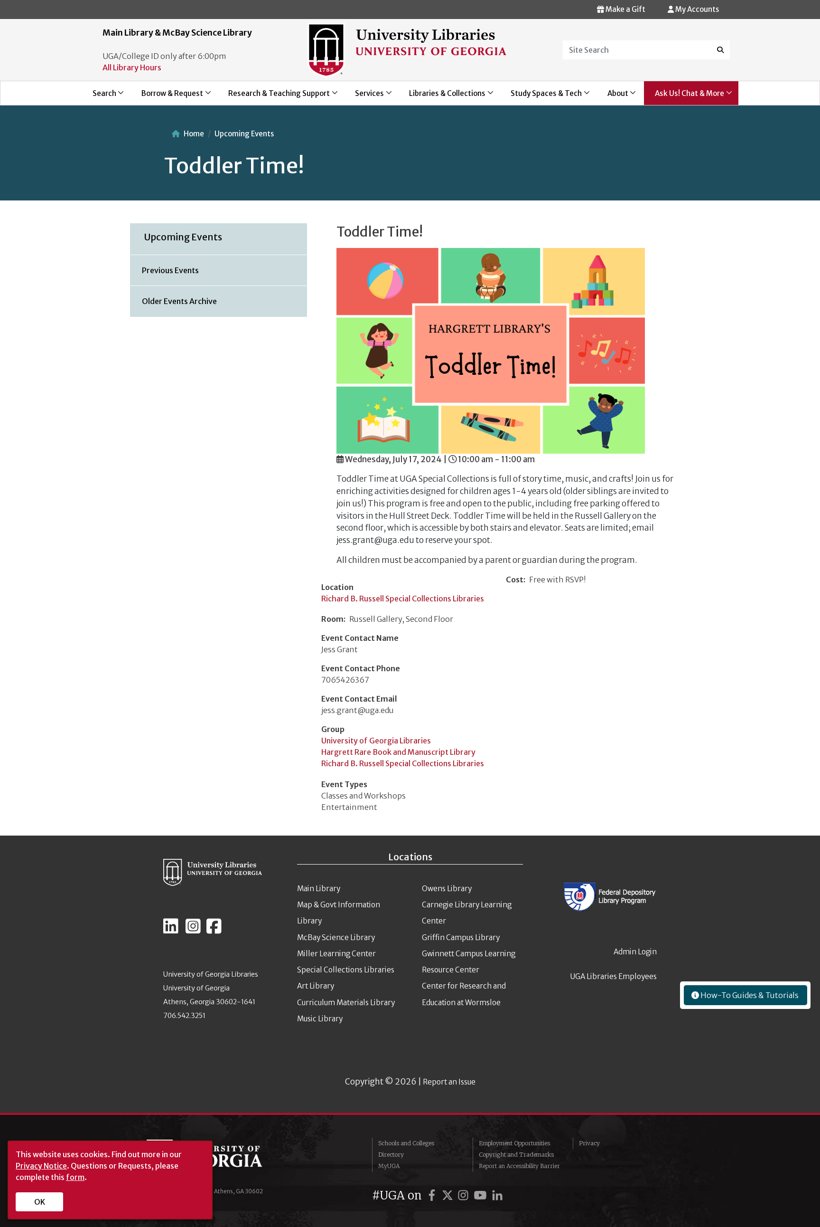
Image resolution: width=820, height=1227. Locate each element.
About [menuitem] (612, 97)
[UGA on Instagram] (464, 1195)
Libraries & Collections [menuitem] (442, 97)
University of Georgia (218, 1159)
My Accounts (696, 9)
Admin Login (635, 951)
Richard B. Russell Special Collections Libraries (402, 598)
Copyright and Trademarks (516, 1154)
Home (194, 133)
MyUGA (389, 1166)
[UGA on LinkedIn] (497, 1195)
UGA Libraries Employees (613, 976)
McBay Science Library (336, 937)
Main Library (318, 888)
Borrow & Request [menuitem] (166, 97)
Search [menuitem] (99, 97)
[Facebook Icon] (214, 930)
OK (39, 1202)
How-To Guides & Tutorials (749, 995)
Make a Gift (624, 9)
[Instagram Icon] (193, 930)
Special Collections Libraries (345, 969)
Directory (391, 1154)
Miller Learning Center (336, 953)
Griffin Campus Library (461, 937)
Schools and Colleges (406, 1143)
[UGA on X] (449, 1195)
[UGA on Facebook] (433, 1195)
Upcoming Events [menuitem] (183, 237)
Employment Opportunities (514, 1143)
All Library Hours (131, 67)
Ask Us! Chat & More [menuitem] (684, 97)
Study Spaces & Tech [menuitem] (541, 97)
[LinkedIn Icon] (170, 930)
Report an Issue (449, 1081)
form (75, 1177)
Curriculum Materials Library (346, 1002)
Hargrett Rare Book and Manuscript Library (398, 752)
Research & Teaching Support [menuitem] (273, 97)
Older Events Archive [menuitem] (179, 301)
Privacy (589, 1143)
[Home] (407, 49)
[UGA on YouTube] (481, 1195)
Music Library (320, 1018)
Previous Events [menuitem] (170, 270)
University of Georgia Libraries (376, 740)
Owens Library (447, 888)
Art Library (315, 985)
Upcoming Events (244, 133)
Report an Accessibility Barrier (519, 1166)
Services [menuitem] (364, 97)
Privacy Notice (41, 1165)
